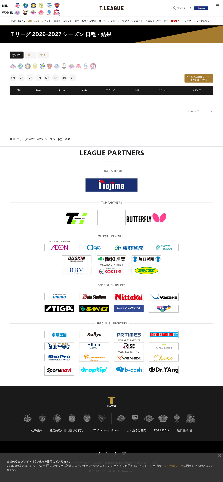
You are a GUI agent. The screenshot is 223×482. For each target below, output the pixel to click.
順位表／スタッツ (63, 20)
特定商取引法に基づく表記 (66, 430)
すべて (16, 55)
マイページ (184, 8)
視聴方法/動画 (89, 20)
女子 (43, 55)
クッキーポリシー (172, 465)
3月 (73, 77)
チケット (46, 20)
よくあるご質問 (136, 430)
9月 (22, 77)
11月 (38, 77)
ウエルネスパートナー (156, 20)
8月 (13, 77)
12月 (47, 77)
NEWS (21, 20)
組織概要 (36, 430)
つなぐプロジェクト (132, 20)
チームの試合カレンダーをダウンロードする (199, 78)
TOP (13, 20)
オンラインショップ (109, 20)
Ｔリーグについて (203, 20)
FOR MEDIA (161, 430)
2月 (64, 77)
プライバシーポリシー (105, 430)
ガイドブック (181, 20)
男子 (30, 55)
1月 (56, 77)
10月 (30, 77)
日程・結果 (33, 20)
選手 (77, 20)
